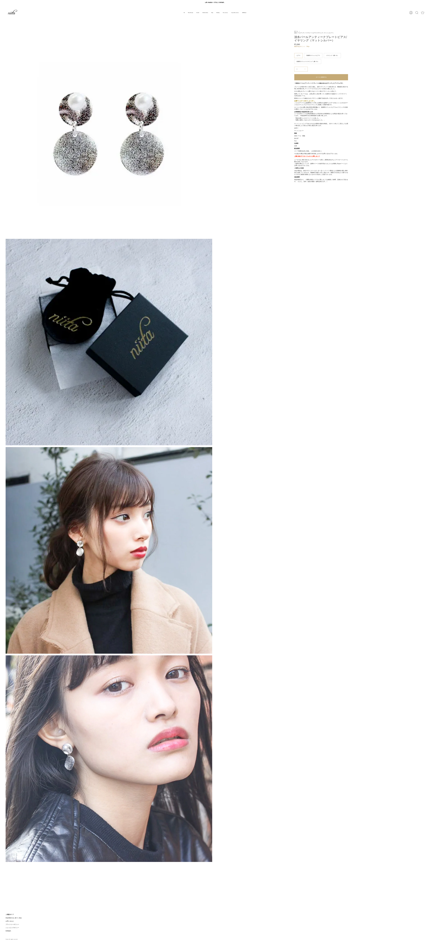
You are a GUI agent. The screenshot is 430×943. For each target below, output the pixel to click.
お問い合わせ (10, 921)
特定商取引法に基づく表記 (14, 918)
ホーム (296, 31)
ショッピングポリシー (12, 927)
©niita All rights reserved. (12, 939)
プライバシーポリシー (12, 924)
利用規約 (8, 931)
